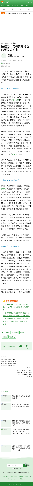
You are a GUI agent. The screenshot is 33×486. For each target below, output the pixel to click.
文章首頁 (16, 479)
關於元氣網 (6, 476)
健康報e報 (17, 468)
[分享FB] (4, 9)
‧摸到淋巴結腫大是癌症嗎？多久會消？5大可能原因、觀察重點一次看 (16, 321)
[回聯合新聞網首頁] (2, 2)
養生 (8, 6)
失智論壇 (15, 6)
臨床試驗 (15, 100)
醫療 (21, 6)
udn (2, 43)
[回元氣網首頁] (6, 2)
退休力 (10, 479)
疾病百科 (27, 476)
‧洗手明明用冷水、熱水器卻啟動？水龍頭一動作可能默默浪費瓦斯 (16, 307)
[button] (30, 5)
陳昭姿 (5, 337)
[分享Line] (12, 9)
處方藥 (4, 189)
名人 (10, 43)
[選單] (31, 2)
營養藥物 (12, 337)
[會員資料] (28, 2)
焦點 (2, 6)
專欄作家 (22, 479)
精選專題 (21, 476)
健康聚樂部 (14, 476)
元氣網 (6, 43)
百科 (27, 6)
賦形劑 (14, 154)
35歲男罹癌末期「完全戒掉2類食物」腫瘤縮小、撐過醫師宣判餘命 (18, 13)
